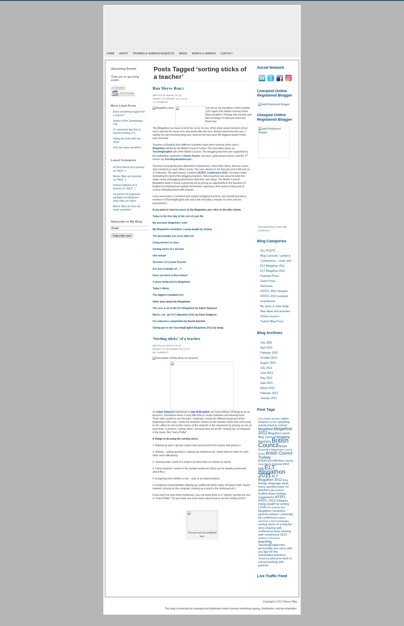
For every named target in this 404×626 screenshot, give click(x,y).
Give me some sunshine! (127, 147)
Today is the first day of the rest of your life (178, 216)
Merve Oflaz (120, 176)
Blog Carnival (267, 437)
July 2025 (266, 342)
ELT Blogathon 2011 (271, 471)
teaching (264, 541)
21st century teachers (269, 418)
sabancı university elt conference (275, 516)
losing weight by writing (273, 503)
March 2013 (267, 388)
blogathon (265, 429)
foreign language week (273, 483)
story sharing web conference (270, 529)
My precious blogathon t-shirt (170, 222)
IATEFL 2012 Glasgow (273, 500)
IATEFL (280, 497)
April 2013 (266, 383)
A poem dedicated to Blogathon (171, 281)
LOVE (262, 507)
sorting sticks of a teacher (275, 524)
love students (273, 507)
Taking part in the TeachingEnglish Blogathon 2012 (183, 327)
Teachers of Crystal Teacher (169, 262)
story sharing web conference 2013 (274, 533)
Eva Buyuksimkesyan (178, 159)
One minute (159, 255)
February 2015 (269, 352)
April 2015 (266, 347)
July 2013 (266, 367)
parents (263, 514)
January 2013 (268, 398)
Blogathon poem (279, 433)
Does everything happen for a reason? (129, 113)
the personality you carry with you (275, 548)
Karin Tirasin (192, 155)
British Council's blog (272, 448)
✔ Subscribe (118, 87)
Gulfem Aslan (267, 493)
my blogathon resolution (271, 509)
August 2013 (268, 362)
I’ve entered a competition (168, 321)
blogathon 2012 (275, 430)
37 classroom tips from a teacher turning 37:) (127, 131)
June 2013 (266, 372)
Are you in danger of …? (167, 268)
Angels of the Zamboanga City (127, 122)
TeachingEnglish (269, 544)
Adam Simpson (165, 411)
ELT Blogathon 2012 (270, 477)
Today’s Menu (161, 288)
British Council (273, 442)
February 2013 (269, 393)
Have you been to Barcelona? (170, 275)
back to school (277, 425)
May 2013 (266, 377)
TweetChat (263, 558)
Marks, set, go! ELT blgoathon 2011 (174, 314)
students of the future (269, 538)
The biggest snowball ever (168, 294)
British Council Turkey (275, 455)
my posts (180, 209)
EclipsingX (277, 464)
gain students (277, 490)
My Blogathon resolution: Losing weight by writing (182, 229)
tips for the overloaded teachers (272, 553)
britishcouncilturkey (271, 460)
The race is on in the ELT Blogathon (174, 308)
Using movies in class (166, 242)
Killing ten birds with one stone (127, 140)
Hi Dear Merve (121, 167)
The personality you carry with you (173, 236)
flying (285, 480)
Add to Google (127, 93)
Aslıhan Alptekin (122, 185)
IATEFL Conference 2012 (213, 172)
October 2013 (268, 357)
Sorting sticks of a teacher (168, 249)
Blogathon (159, 148)
